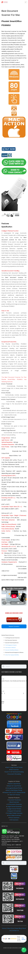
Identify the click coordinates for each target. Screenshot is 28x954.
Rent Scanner (14, 769)
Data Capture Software (10, 647)
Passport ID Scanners (14, 811)
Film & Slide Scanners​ (14, 815)
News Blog (18, 928)
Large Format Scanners (14, 806)
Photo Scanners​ (14, 817)
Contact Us (15, 930)
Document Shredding (14, 774)
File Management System (11, 645)
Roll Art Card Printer (14, 783)
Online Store (10, 928)
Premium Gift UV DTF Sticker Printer (14, 792)
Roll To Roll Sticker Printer (14, 790)
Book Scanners (14, 802)
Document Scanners (14, 800)
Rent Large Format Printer (14, 767)
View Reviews (24, 938)
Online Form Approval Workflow (12, 654)
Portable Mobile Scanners (14, 813)
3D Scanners (14, 820)
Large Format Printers (14, 808)
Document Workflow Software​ (11, 650)
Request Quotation (14, 626)
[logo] (4, 2)
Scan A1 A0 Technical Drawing (14, 772)
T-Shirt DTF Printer (14, 794)
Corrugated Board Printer (14, 788)
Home (4, 928)
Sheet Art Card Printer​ (14, 786)
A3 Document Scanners (14, 804)
